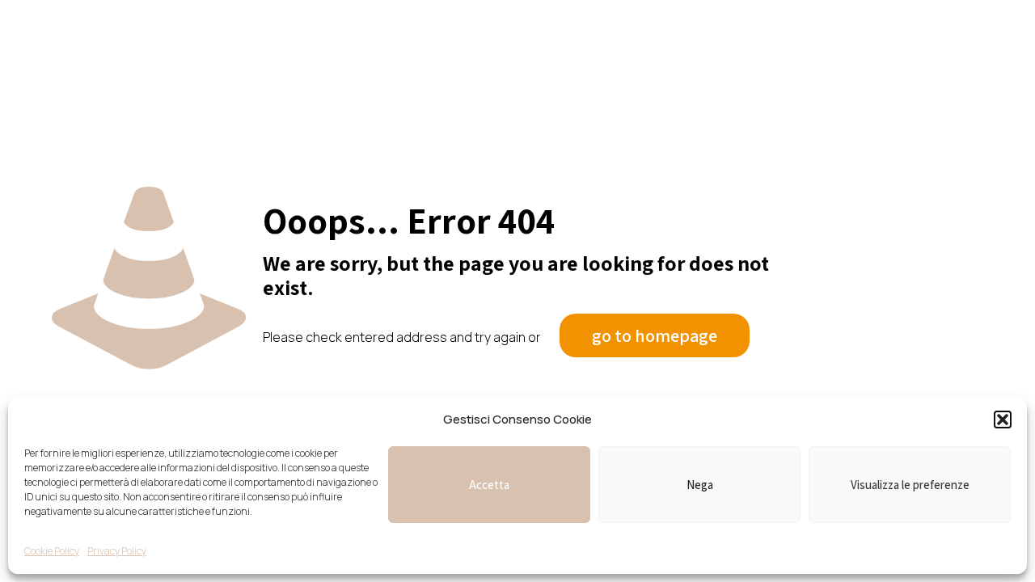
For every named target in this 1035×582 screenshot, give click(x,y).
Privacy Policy (116, 551)
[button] (1003, 419)
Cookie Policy (51, 551)
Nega (699, 484)
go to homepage (654, 335)
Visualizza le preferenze (910, 484)
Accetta (489, 484)
